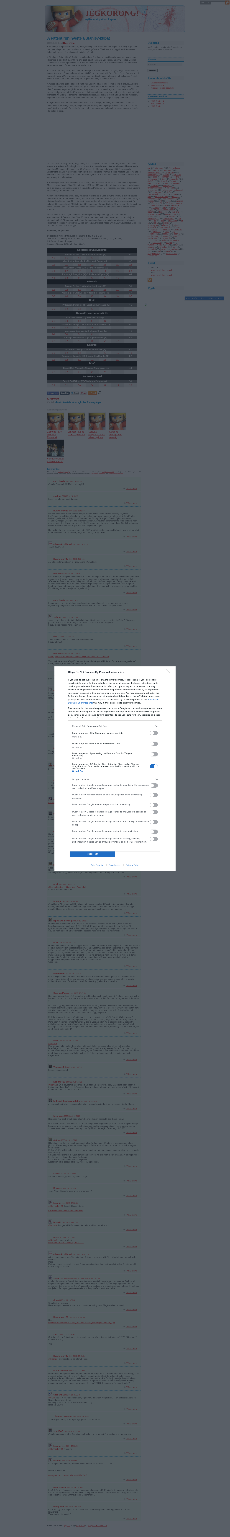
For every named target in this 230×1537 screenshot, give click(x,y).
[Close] (169, 672)
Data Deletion (97, 865)
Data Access (115, 865)
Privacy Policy (133, 865)
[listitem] (115, 726)
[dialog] (115, 768)
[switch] (154, 733)
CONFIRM (92, 854)
